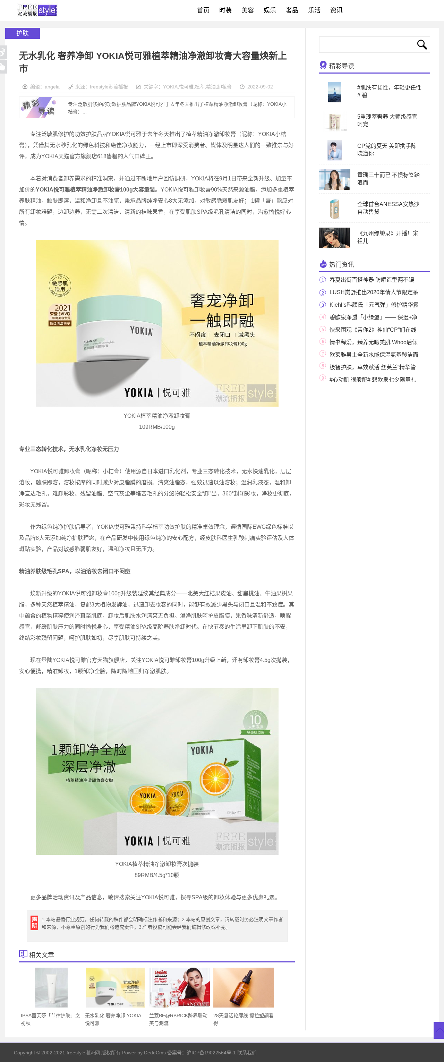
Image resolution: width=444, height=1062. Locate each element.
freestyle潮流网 (38, 10)
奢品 (292, 10)
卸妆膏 (224, 87)
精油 (211, 87)
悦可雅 (186, 87)
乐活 (314, 10)
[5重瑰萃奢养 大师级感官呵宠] (335, 130)
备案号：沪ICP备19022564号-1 (201, 1052)
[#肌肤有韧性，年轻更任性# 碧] (335, 101)
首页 (203, 10)
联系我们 (247, 1052)
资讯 (336, 10)
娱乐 (270, 10)
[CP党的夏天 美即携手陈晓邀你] (334, 159)
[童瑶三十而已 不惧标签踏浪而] (334, 188)
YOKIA (170, 87)
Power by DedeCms (144, 1052)
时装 (225, 10)
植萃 (200, 87)
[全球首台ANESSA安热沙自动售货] (335, 217)
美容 (247, 10)
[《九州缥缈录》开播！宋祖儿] (334, 246)
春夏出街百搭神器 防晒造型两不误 (372, 280)
